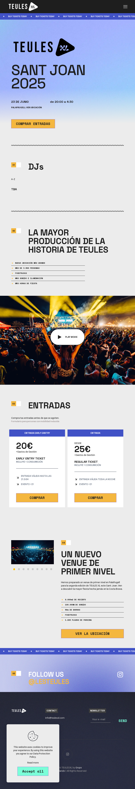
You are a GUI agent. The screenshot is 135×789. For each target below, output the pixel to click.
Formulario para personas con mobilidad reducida (35, 421)
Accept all (33, 771)
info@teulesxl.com (55, 718)
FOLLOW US (48, 678)
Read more (33, 762)
